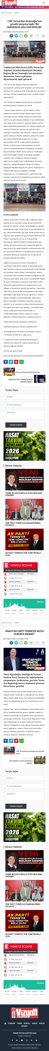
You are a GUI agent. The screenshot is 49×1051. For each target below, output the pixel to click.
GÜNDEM (11, 1023)
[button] (42, 433)
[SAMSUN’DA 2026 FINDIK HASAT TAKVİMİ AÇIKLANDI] (24, 827)
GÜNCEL (27, 1023)
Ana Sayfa (8, 13)
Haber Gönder (17, 1048)
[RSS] (31, 1040)
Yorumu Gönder (16, 425)
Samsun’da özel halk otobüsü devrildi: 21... (30, 7)
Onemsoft (27, 1036)
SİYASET (16, 13)
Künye (10, 1045)
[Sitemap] (36, 1040)
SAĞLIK (42, 1023)
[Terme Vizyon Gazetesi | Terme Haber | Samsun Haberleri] (9, 3)
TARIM (19, 1023)
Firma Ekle (26, 1048)
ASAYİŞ (34, 1023)
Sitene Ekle (30, 1045)
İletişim (38, 1045)
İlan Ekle (34, 1048)
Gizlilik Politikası (19, 1045)
